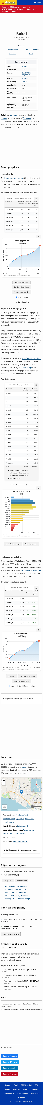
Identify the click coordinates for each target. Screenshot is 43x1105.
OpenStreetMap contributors (32, 810)
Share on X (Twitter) (10, 1062)
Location (12, 53)
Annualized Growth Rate (21, 681)
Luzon (25, 7)
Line (19, 297)
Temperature (28, 830)
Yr (17, 838)
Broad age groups (31, 544)
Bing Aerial (29, 818)
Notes (31, 53)
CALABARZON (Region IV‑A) (12, 9)
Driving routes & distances (16, 850)
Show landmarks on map (11, 934)
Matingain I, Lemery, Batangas (16, 895)
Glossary (8, 1085)
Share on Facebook (10, 1056)
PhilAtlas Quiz (26, 1085)
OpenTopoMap (8, 818)
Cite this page (7, 1047)
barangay (25, 66)
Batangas (30, 9)
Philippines (14, 7)
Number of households (21, 287)
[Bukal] (21, 792)
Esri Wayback (21, 826)
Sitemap (21, 1097)
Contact (26, 1089)
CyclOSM (19, 818)
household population (13, 178)
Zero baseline (23, 302)
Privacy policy (22, 1093)
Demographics (12, 50)
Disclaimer (35, 1093)
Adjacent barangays (31, 50)
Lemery (5, 11)
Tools (16, 1085)
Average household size (21, 292)
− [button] (4, 783)
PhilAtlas (10, 2)
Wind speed (19, 834)
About (7, 1089)
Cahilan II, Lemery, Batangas (16, 886)
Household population (21, 282)
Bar (26, 297)
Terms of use (9, 1093)
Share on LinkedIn (9, 1068)
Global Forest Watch (20, 842)
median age (27, 367)
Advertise (16, 1089)
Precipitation (7, 834)
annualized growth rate (31, 570)
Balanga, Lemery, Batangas (15, 892)
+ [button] (4, 780)
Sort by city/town (21, 881)
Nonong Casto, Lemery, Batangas (17, 898)
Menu (39, 2)
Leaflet (20, 810)
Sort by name (8, 881)
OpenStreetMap (21, 815)
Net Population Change (27, 676)
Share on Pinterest (10, 1074)
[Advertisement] (21, 21)
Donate (35, 1089)
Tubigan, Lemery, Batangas (15, 889)
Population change (13, 698)
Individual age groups (13, 544)
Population (11, 676)
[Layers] (4, 807)
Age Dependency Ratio (31, 358)
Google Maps (7, 822)
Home (4, 7)
